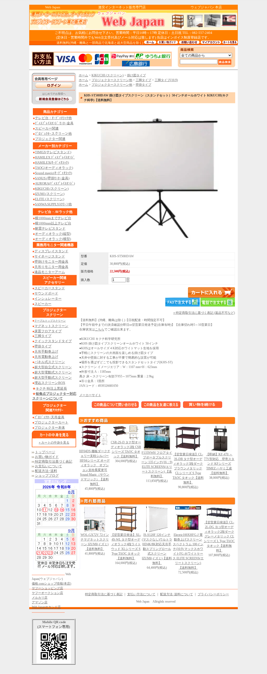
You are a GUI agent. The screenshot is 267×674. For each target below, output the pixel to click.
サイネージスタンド (49, 256)
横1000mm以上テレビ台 (53, 223)
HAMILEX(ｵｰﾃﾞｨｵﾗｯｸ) (52, 162)
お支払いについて (48, 466)
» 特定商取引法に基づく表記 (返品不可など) (204, 313)
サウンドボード (46, 293)
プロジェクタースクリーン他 (112, 80)
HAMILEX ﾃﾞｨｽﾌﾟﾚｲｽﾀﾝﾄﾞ (55, 157)
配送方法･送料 (46, 471)
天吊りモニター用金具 (51, 267)
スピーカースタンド (49, 288)
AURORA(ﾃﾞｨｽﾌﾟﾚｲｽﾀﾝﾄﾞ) (55, 183)
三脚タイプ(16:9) (166, 80)
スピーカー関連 (47, 128)
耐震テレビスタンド (50, 228)
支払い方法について (141, 594)
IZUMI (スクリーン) (49, 194)
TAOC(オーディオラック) (54, 168)
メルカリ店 (39, 597)
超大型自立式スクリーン (53, 367)
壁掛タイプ (143, 85)
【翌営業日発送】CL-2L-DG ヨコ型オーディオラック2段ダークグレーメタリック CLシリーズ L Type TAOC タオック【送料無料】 (219, 536)
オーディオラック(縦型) (53, 234)
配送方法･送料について (176, 594)
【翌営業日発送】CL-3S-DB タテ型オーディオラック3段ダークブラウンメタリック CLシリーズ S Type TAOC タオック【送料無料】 (188, 468)
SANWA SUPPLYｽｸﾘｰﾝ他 (53, 204)
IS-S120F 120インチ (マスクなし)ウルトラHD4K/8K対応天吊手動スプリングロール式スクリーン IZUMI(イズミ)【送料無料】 (157, 549)
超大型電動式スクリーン (53, 372)
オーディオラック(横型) (53, 239)
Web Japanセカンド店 (46, 607)
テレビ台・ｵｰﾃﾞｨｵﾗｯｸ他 (53, 118)
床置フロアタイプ (48, 331)
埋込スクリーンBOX (49, 383)
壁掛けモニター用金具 (51, 262)
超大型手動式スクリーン (53, 377)
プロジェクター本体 (49, 428)
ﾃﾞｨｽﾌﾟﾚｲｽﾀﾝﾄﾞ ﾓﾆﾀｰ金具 (54, 123)
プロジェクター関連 (50, 139)
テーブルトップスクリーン (50, 320)
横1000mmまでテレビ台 (53, 218)
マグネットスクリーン (51, 326)
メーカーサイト (90, 395)
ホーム (83, 75)
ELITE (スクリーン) (49, 199)
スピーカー (42, 304)
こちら (99, 329)
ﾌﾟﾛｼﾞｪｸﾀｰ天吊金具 (49, 417)
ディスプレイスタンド (51, 251)
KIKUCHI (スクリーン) (52, 189)
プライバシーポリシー (213, 594)
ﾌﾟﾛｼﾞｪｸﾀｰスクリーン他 (53, 134)
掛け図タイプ (136, 75)
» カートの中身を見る (54, 442)
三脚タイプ (42, 336)
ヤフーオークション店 (47, 593)
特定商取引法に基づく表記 (104, 594)
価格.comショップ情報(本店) (51, 583)
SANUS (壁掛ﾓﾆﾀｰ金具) (52, 178)
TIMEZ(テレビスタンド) (53, 152)
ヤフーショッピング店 (47, 588)
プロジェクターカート (51, 422)
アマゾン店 (39, 602)
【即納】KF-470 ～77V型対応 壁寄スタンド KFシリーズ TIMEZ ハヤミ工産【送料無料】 (219, 463)
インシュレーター (48, 299)
